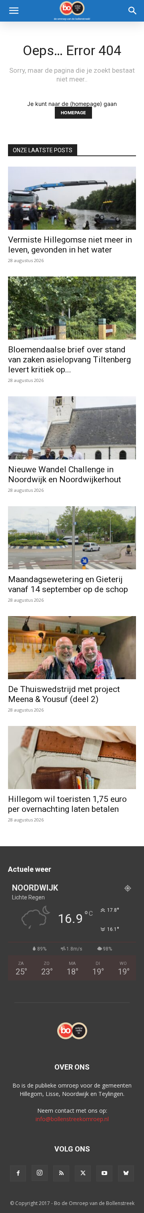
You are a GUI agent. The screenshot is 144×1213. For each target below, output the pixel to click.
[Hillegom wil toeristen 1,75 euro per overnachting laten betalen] (72, 757)
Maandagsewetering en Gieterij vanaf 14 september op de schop (68, 584)
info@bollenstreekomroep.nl (72, 1119)
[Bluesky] (126, 1173)
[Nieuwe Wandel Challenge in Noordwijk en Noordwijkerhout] (72, 427)
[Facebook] (18, 1173)
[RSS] (61, 1173)
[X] (83, 1173)
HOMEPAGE (73, 112)
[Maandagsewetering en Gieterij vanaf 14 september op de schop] (72, 537)
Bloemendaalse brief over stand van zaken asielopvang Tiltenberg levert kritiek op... (69, 359)
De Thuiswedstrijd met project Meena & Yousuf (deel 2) (64, 694)
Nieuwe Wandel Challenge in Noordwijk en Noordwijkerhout (64, 474)
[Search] (133, 11)
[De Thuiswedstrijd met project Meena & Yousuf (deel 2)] (72, 647)
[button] (13, 11)
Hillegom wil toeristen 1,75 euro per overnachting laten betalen (67, 804)
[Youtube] (104, 1173)
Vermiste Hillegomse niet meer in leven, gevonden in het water (70, 245)
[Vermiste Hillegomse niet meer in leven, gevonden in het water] (72, 198)
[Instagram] (40, 1173)
